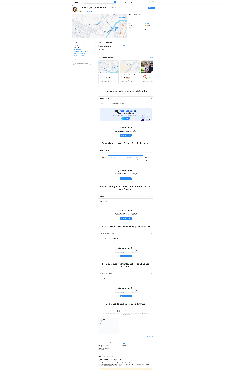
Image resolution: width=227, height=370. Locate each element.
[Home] (72, 5)
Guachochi (96, 5)
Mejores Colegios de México (79, 5)
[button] (149, 2)
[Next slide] (153, 72)
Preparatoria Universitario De (109, 76)
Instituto (151, 76)
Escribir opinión (150, 336)
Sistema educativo (78, 47)
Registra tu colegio (122, 2)
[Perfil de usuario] (153, 2)
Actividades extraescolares (79, 53)
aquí (120, 365)
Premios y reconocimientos (79, 55)
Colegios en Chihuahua (89, 5)
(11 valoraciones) (89, 11)
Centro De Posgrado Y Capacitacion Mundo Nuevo (130, 76)
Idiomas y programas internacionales (81, 51)
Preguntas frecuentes (78, 59)
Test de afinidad (138, 2)
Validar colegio (92, 64)
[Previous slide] (98, 72)
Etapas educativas (77, 49)
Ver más (151, 57)
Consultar (147, 23)
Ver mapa (99, 9)
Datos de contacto (77, 45)
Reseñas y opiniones (78, 57)
